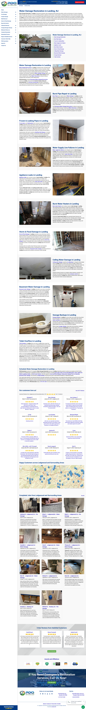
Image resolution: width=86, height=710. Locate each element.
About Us (44, 703)
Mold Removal (4, 18)
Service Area (27, 5)
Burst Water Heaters (58, 47)
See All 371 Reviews (80, 390)
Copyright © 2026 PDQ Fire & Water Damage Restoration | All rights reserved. (52, 705)
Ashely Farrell (74, 632)
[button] (76, 469)
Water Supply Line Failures (59, 43)
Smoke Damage (4, 16)
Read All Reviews (52, 651)
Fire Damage (4, 14)
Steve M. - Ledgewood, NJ (72, 576)
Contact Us (49, 703)
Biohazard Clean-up (5, 30)
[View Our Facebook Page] (42, 693)
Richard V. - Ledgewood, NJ (49, 576)
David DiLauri (29, 632)
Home (21, 5)
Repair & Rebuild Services (6, 36)
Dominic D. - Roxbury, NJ (26, 606)
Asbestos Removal (5, 25)
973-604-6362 (52, 682)
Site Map (59, 703)
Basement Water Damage (59, 53)
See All (82, 495)
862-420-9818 (76, 697)
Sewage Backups (57, 55)
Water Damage (4, 12)
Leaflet (66, 488)
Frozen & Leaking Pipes (59, 41)
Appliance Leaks (57, 45)
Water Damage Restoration (59, 37)
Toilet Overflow (57, 57)
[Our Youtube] (47, 693)
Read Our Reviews (9, 706)
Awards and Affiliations (51, 659)
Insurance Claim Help (5, 38)
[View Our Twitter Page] (40, 693)
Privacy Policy (54, 703)
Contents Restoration (5, 32)
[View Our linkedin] (49, 693)
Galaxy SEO (54, 706)
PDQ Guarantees (4, 41)
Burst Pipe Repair (57, 39)
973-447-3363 (63, 3)
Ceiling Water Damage (58, 51)
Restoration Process (5, 34)
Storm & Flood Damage (59, 49)
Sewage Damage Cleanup (6, 27)
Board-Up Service (5, 23)
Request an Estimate (79, 2)
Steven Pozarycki (52, 632)
